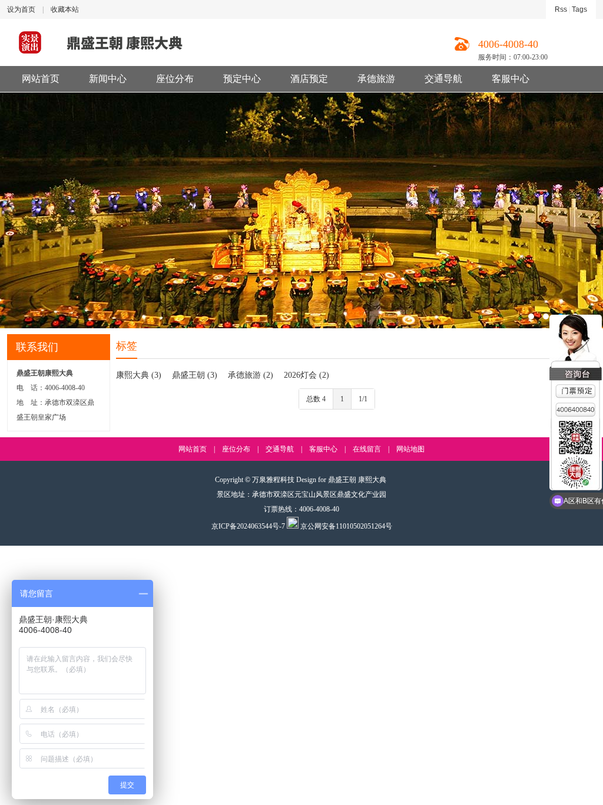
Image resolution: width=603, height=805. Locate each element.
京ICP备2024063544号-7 (248, 526)
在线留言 (367, 449)
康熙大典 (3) (138, 375)
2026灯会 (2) (306, 375)
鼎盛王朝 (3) (194, 375)
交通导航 (443, 79)
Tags (579, 9)
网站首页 (40, 79)
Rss (561, 9)
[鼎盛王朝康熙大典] (301, 210)
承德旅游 (376, 79)
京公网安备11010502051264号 (345, 526)
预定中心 (242, 79)
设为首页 (21, 9)
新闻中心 (108, 79)
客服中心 (510, 79)
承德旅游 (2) (250, 375)
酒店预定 (309, 79)
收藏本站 (65, 9)
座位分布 (175, 79)
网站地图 (410, 449)
